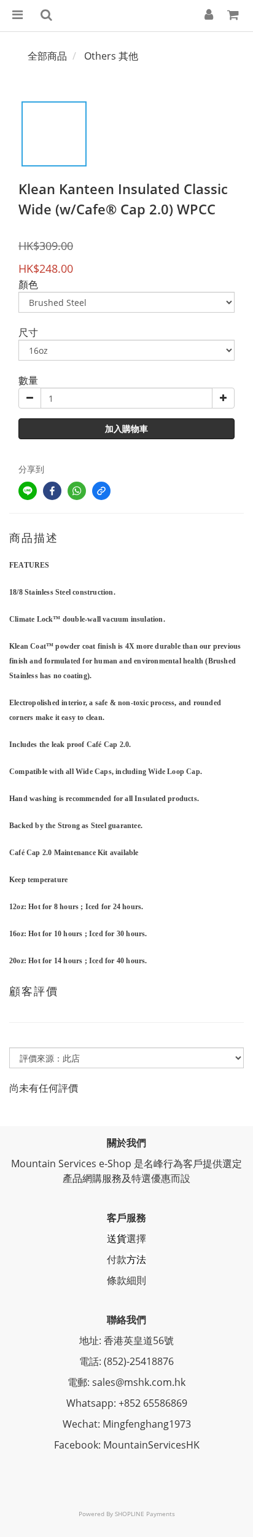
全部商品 (47, 56)
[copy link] (101, 491)
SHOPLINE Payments (145, 1513)
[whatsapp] (77, 491)
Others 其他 (111, 56)
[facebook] (52, 491)
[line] (27, 491)
